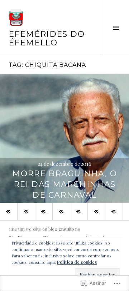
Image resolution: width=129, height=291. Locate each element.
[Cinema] (96, 211)
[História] (78, 211)
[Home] (8, 211)
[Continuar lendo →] (64, 138)
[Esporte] (43, 211)
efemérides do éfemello (47, 38)
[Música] (61, 211)
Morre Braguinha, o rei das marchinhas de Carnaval (64, 184)
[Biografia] (114, 211)
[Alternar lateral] (116, 28)
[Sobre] (26, 211)
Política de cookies (77, 262)
